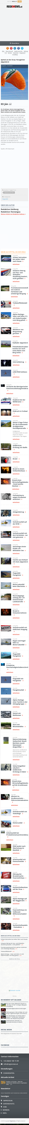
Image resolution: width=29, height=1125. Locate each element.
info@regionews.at (11, 1064)
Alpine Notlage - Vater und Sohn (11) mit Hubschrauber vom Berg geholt (12, 954)
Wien (3, 51)
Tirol (6, 53)
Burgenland (22, 53)
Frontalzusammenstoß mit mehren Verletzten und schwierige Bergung (14, 948)
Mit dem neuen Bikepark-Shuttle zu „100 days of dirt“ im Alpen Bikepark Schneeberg (16, 1005)
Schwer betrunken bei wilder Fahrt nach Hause (14, 939)
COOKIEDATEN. (9, 1073)
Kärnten (10, 53)
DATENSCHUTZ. (9, 1104)
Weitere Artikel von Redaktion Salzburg (12, 214)
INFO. (5, 1113)
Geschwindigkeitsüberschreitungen (16, 1008)
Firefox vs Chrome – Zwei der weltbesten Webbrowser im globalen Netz (16, 1083)
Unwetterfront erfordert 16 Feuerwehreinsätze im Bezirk (14, 1021)
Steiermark (15, 53)
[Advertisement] (14, 24)
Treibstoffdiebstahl (6, 951)
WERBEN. (6, 1110)
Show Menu (15, 43)
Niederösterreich (18, 51)
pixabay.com (4, 67)
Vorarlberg (15, 54)
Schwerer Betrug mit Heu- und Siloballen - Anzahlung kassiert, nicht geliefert (13, 944)
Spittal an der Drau (9, 192)
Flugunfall (5, 199)
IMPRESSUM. (8, 1101)
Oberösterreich (9, 51)
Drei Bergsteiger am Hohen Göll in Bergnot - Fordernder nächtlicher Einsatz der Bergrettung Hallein (15, 1017)
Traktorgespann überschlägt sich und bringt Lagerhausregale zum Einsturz (16, 1012)
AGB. (5, 1107)
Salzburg (26, 51)
